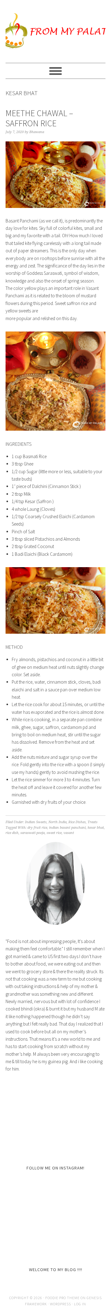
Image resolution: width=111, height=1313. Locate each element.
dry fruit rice (37, 828)
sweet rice (54, 833)
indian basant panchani (67, 828)
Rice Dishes (77, 822)
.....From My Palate (55, 31)
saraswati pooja (32, 833)
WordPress (60, 1304)
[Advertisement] (52, 1117)
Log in (80, 1304)
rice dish (12, 833)
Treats (92, 822)
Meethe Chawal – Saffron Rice (39, 118)
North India (57, 822)
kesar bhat (96, 828)
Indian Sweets (36, 822)
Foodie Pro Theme (62, 1297)
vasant (69, 833)
